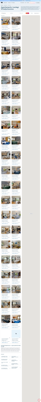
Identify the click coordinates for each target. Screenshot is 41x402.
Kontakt (28, 2)
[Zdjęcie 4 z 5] (16, 113)
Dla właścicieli (22, 2)
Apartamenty (5, 2)
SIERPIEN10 (23, 0)
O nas (25, 2)
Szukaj (28, 13)
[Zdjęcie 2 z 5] (5, 113)
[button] (31, 213)
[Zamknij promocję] (39, 0)
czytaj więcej (2, 354)
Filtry (32, 13)
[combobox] (5, 13)
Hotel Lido (9, 2)
